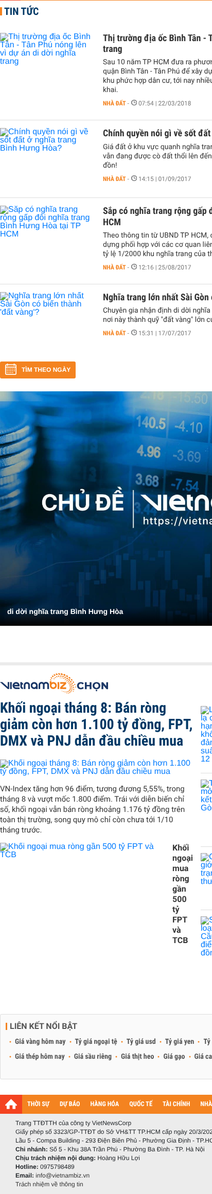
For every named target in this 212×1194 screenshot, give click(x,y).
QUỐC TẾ (140, 1104)
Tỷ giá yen (180, 1041)
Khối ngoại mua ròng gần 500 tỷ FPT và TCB (182, 894)
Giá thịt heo (137, 1056)
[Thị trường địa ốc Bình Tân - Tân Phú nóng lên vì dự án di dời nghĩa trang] (46, 64)
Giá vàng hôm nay (40, 1041)
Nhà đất (114, 103)
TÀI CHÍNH (176, 1104)
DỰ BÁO (70, 1104)
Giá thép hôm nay (40, 1056)
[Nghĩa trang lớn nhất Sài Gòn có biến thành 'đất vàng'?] (46, 323)
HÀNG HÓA (105, 1104)
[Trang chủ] (11, 1104)
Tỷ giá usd (141, 1041)
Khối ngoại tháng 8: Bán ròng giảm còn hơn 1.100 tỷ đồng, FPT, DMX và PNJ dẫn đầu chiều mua (96, 724)
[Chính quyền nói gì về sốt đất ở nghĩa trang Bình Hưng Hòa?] (46, 159)
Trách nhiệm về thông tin (49, 1184)
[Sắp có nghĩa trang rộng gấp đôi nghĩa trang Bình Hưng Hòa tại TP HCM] (46, 236)
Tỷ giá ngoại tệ (96, 1041)
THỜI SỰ (38, 1104)
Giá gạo (174, 1056)
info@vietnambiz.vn (63, 1175)
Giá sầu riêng (93, 1056)
